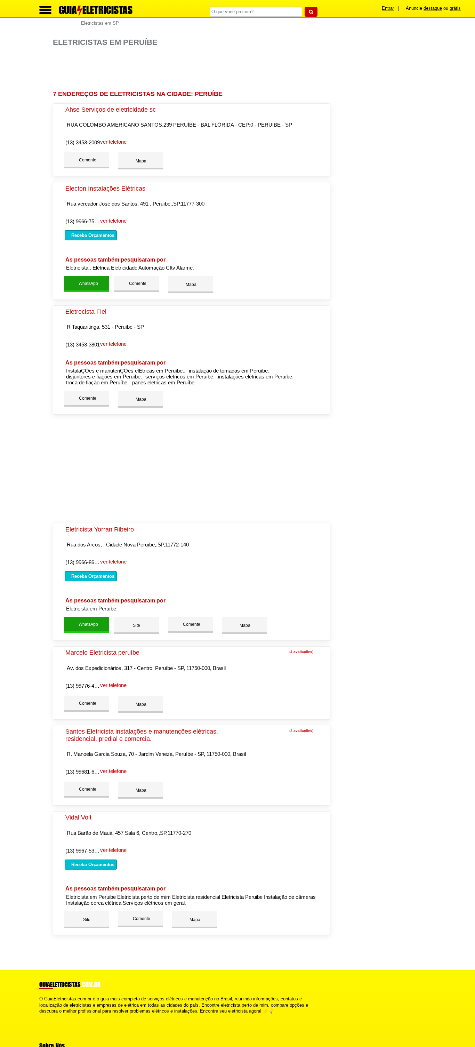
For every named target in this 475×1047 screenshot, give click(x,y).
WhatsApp (88, 283)
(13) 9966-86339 (84, 562)
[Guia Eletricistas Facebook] (40, 1017)
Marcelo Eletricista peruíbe (102, 652)
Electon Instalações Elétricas (105, 188)
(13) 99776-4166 (84, 686)
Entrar (388, 8)
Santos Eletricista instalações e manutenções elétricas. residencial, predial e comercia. (141, 735)
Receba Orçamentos (92, 235)
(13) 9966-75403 (84, 221)
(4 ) (300, 652)
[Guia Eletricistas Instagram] (47, 1017)
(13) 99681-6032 (84, 772)
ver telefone (113, 142)
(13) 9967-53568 (84, 851)
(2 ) (300, 731)
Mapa (140, 161)
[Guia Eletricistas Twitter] (44, 1017)
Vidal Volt (78, 817)
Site (136, 625)
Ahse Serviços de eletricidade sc (110, 109)
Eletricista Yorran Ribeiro (99, 529)
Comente (87, 160)
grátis (455, 8)
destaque (433, 8)
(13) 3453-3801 (82, 344)
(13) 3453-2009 (82, 142)
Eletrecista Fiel (85, 311)
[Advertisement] (194, 68)
